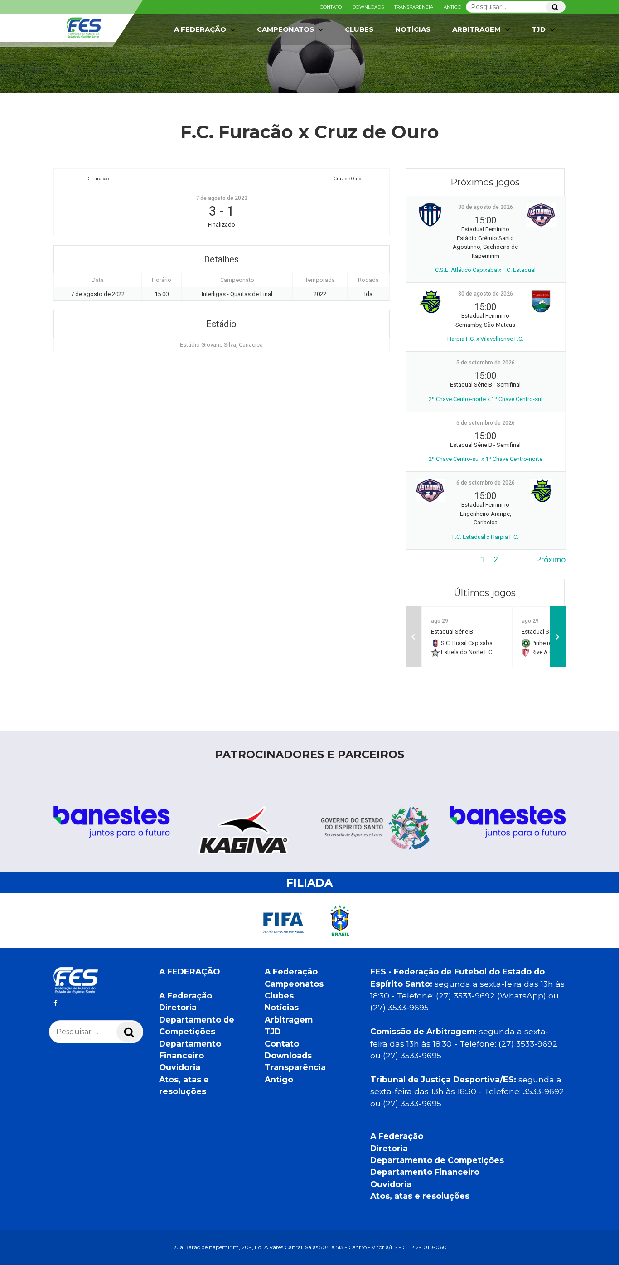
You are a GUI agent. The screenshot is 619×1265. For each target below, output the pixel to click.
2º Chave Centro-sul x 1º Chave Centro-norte (485, 459)
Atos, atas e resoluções (419, 1196)
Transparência (413, 7)
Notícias (412, 29)
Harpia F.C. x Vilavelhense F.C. (485, 338)
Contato (331, 7)
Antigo (452, 7)
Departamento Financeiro (424, 1172)
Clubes (359, 29)
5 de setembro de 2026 (485, 362)
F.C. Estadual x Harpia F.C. (485, 536)
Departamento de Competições (437, 1160)
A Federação (185, 995)
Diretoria (178, 1007)
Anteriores (424, 559)
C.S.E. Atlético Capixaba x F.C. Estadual (485, 270)
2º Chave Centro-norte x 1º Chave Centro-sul (485, 399)
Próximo (551, 559)
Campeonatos (285, 29)
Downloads (368, 7)
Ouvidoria (179, 1067)
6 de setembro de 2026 (485, 483)
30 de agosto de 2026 (485, 207)
